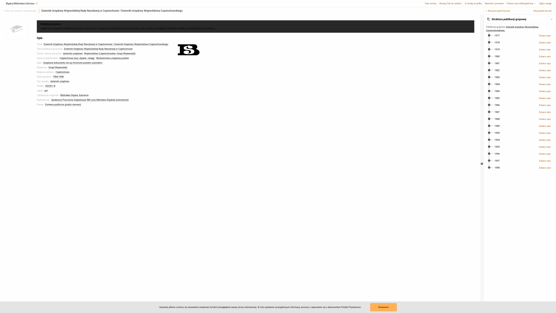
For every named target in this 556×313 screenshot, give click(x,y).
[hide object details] (482, 163)
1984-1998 (58, 76)
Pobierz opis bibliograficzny (520, 3)
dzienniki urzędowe (73, 53)
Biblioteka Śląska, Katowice (74, 95)
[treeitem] (520, 35)
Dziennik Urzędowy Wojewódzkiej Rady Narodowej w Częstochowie (98, 49)
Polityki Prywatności (351, 307)
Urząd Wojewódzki (58, 67)
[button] (520, 19)
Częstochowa (62, 72)
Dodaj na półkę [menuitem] (474, 3)
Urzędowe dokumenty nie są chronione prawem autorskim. (73, 62)
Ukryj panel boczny (542, 11)
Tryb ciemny (430, 3)
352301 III (50, 86)
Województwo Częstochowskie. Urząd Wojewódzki (110, 53)
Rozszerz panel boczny (499, 11)
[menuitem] (497, 36)
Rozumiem (383, 307)
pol (46, 90)
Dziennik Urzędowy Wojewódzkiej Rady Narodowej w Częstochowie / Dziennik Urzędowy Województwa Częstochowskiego (106, 44)
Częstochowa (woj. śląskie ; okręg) (77, 58)
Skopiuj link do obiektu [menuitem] (450, 3)
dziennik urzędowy (59, 81)
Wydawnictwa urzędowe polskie (112, 58)
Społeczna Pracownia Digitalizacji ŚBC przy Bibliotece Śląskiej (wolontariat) (90, 100)
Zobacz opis (545, 35)
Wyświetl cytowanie (494, 3)
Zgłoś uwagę (545, 3)
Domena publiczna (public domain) (63, 104)
